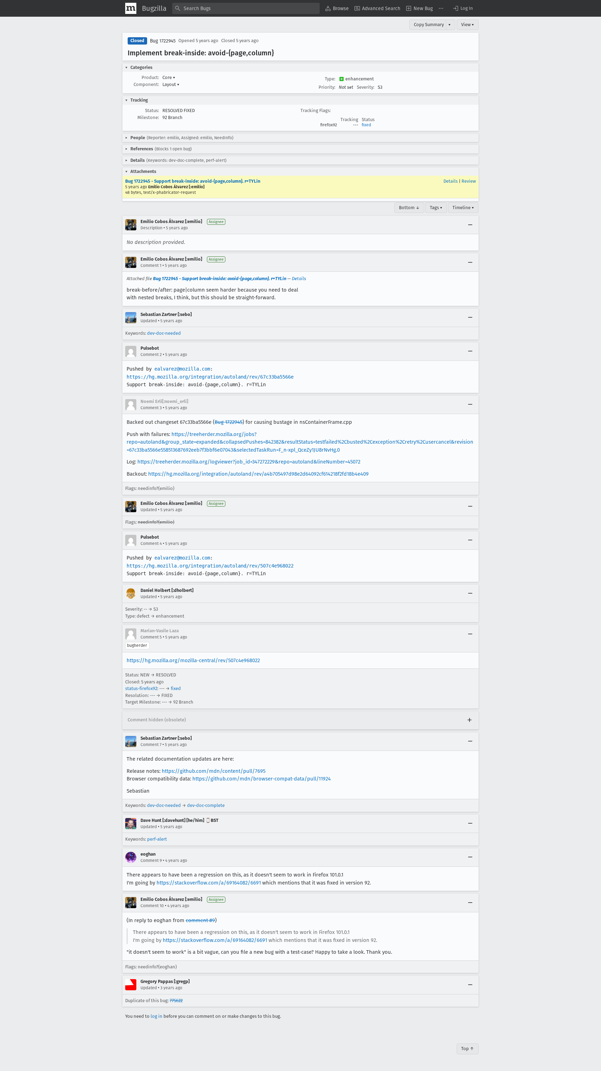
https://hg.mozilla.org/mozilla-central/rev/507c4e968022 (193, 660)
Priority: (327, 87)
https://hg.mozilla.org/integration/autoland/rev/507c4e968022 (210, 566)
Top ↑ (467, 1048)
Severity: (365, 87)
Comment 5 (151, 637)
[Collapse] (470, 224)
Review (469, 181)
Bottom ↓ (409, 207)
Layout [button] (170, 84)
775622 (176, 1000)
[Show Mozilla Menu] (130, 8)
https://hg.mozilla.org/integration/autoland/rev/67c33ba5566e (210, 377)
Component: (146, 84)
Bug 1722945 (163, 41)
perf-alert (157, 839)
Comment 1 (151, 265)
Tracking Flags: (315, 110)
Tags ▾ (436, 207)
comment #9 (200, 920)
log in (156, 1016)
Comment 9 (151, 860)
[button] (462, 8)
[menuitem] (337, 8)
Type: (330, 78)
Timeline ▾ (463, 207)
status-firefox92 (141, 688)
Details (450, 181)
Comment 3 (151, 407)
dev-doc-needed (164, 333)
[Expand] (469, 720)
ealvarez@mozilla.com (182, 369)
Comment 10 (152, 905)
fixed (366, 124)
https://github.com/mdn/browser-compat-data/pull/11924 (261, 779)
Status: (152, 110)
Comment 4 (151, 543)
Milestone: (148, 117)
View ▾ (467, 24)
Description (151, 227)
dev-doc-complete (206, 805)
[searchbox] (246, 8)
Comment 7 (151, 744)
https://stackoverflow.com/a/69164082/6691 (209, 883)
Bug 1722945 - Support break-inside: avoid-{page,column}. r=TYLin (192, 181)
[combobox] (246, 8)
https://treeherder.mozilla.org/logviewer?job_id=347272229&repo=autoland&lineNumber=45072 (248, 462)
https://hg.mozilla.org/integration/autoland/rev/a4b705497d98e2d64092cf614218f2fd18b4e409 (258, 474)
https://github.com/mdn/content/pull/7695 (213, 771)
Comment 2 (151, 354)
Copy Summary (429, 24)
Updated (149, 320)
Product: (150, 77)
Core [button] (168, 77)
